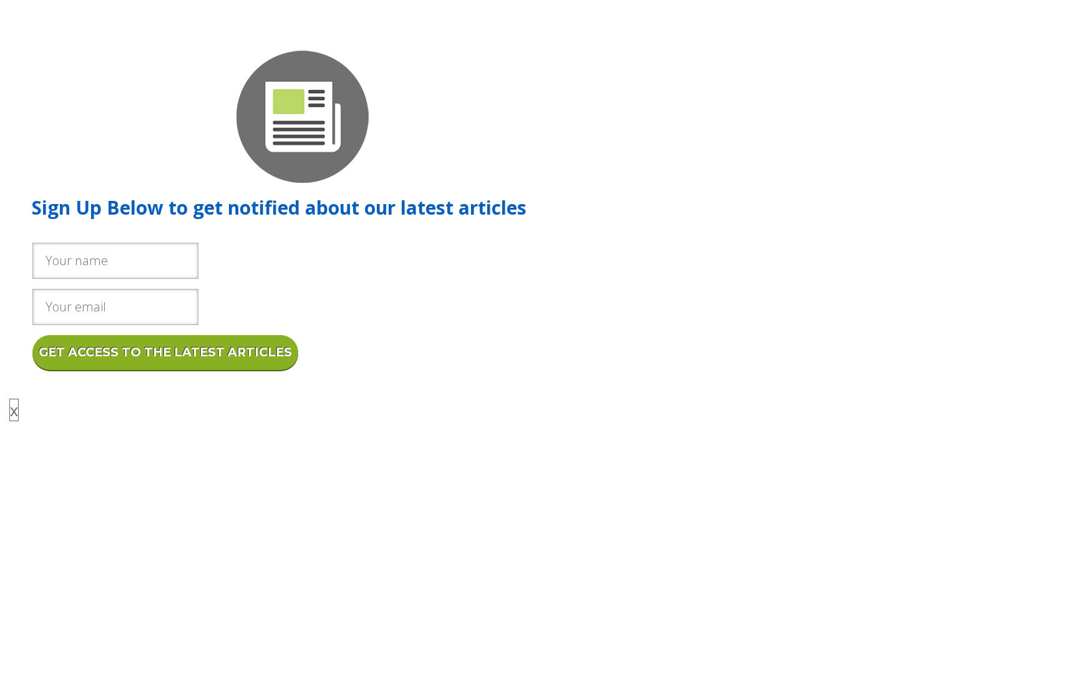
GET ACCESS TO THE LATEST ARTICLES (165, 352)
